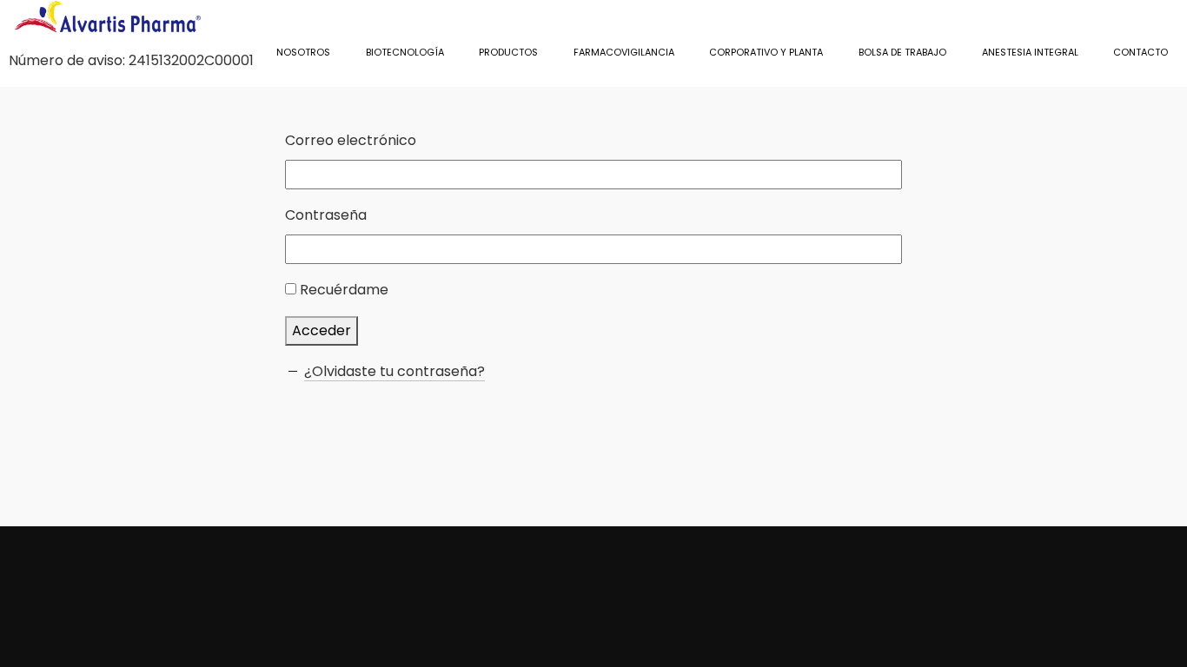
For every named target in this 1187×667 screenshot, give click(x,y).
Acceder (321, 330)
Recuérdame (344, 290)
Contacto (1140, 52)
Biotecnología (405, 52)
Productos (508, 52)
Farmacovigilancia (624, 52)
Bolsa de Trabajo (902, 52)
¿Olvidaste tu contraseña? (394, 371)
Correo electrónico (350, 140)
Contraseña (326, 215)
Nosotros (303, 52)
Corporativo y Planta (766, 52)
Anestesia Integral (1030, 52)
